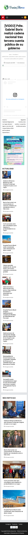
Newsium (13, 533)
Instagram (8, 524)
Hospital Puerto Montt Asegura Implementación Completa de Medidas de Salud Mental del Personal (9, 314)
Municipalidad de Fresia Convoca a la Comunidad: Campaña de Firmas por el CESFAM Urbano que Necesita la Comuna (9, 360)
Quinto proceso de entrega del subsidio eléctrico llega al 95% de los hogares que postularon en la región (9, 337)
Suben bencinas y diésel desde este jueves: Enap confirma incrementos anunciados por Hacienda (9, 291)
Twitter (20, 524)
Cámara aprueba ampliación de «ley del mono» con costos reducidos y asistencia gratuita (9, 269)
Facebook (14, 524)
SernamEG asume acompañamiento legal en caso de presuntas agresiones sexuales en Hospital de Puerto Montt (9, 383)
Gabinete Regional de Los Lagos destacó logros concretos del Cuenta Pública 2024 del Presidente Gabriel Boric (8, 126)
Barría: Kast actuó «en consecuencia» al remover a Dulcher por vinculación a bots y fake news (10, 206)
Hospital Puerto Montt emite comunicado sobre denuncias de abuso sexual (9, 248)
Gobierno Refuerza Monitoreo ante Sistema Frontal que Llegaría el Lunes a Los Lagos (10, 184)
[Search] (22, 17)
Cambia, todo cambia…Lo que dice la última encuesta (20, 123)
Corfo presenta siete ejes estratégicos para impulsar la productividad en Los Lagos (12, 482)
